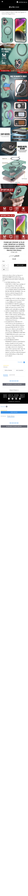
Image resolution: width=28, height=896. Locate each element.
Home (3, 12)
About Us (10, 395)
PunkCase (14, 252)
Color (14, 259)
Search (5, 395)
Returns (16, 395)
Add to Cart (20, 265)
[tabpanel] (14, 425)
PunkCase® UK (17, 401)
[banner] (14, 7)
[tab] (8, 370)
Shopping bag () (22, 2)
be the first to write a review (14, 384)
